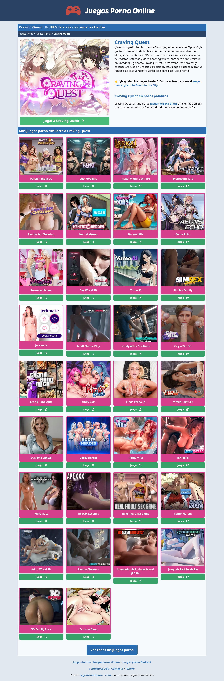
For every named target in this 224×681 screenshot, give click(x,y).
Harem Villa (135, 234)
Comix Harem (183, 513)
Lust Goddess (88, 178)
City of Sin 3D (183, 346)
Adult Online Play (88, 346)
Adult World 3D (41, 569)
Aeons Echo (182, 234)
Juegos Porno (26, 33)
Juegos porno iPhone (106, 662)
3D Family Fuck (41, 629)
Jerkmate (41, 345)
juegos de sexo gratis (163, 103)
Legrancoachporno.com (95, 675)
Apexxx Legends (88, 513)
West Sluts (41, 513)
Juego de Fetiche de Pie (183, 569)
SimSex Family (182, 290)
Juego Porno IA (135, 402)
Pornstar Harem (41, 290)
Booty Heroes (88, 458)
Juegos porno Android (137, 662)
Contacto (117, 668)
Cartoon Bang (88, 629)
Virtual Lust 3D (183, 402)
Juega (39, 186)
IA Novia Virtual (41, 458)
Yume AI (135, 290)
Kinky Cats (88, 402)
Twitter (130, 668)
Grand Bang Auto (41, 402)
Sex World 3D (88, 290)
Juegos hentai (82, 662)
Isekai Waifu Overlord (136, 178)
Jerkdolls (183, 458)
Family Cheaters (88, 569)
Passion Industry (41, 178)
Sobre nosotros (99, 668)
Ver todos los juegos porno (112, 650)
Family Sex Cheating (41, 234)
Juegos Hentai (43, 33)
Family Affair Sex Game (136, 346)
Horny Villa (135, 458)
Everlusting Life (183, 178)
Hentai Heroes (88, 234)
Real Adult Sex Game (135, 513)
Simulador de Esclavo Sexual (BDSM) (135, 571)
